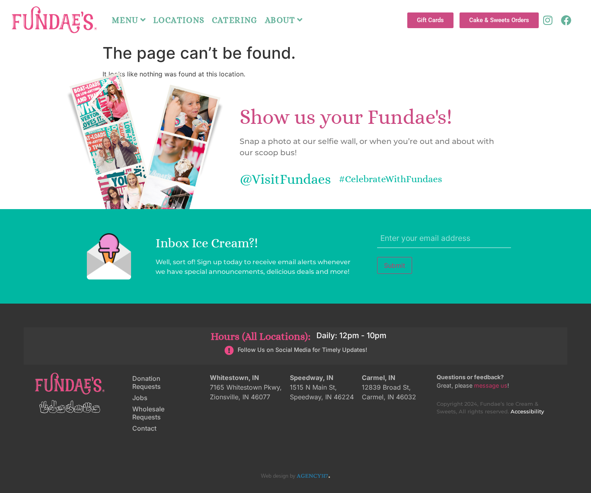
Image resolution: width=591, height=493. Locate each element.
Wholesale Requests (148, 413)
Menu (125, 20)
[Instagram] (548, 20)
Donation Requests (146, 382)
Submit (394, 265)
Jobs (140, 398)
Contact (144, 428)
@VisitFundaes (285, 179)
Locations (179, 20)
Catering (235, 20)
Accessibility (527, 412)
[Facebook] (566, 20)
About (280, 20)
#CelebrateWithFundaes (390, 179)
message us (490, 385)
